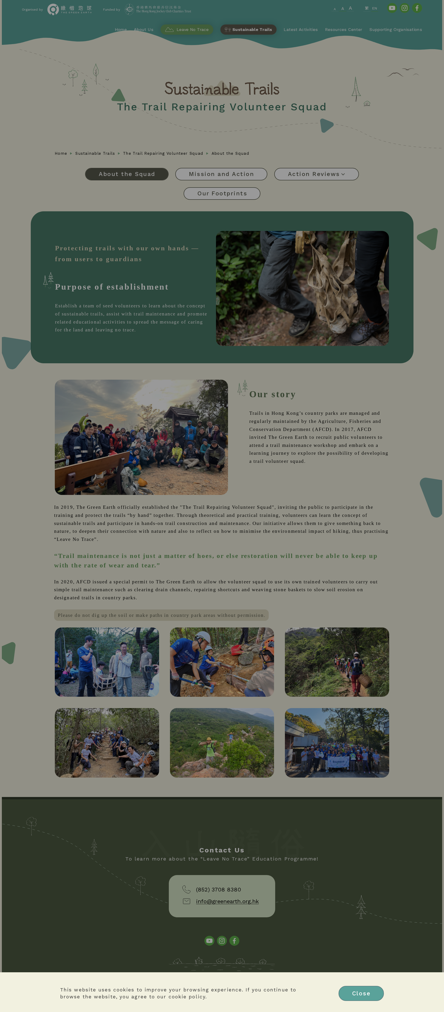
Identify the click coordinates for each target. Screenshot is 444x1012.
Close (361, 993)
